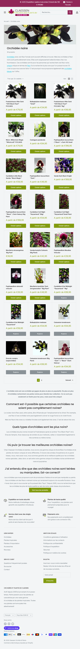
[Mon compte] (77, 12)
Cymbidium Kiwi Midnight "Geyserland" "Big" (63, 287)
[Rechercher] (70, 12)
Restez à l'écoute (68, 3)
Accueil (6, 21)
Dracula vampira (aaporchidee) (12, 359)
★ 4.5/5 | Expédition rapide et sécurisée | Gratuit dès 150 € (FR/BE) (40, 3)
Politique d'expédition (51, 546)
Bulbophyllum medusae (38, 322)
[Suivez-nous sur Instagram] (9, 623)
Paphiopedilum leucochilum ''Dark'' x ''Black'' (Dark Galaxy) (63, 360)
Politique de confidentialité (53, 543)
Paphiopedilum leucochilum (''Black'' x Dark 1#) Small (63, 141)
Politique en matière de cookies (54, 553)
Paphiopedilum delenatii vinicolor (14, 287)
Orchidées (10, 57)
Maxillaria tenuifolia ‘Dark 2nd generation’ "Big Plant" (39, 287)
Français (7, 615)
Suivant (68, 380)
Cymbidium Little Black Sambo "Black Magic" (14, 177)
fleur (29, 66)
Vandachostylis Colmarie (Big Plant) (39, 251)
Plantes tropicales (10, 540)
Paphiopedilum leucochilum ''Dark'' (39, 177)
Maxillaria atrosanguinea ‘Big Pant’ (15, 251)
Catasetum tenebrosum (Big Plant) (40, 359)
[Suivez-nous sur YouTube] (12, 623)
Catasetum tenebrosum (62, 322)
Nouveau (7, 550)
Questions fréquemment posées (15, 563)
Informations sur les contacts (53, 540)
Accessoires (8, 546)
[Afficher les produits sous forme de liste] (72, 79)
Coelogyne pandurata (37, 140)
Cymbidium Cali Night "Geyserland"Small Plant (63, 213)
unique (9, 66)
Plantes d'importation (11, 543)
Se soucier (8, 566)
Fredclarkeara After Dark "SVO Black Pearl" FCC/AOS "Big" (63, 104)
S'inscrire (49, 581)
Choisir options (16, 115)
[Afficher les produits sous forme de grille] (69, 79)
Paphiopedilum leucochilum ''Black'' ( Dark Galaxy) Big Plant (15, 214)
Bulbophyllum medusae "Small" (38, 103)
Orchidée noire (15, 21)
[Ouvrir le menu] (5, 12)
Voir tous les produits (40, 490)
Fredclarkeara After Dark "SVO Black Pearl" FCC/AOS (15, 104)
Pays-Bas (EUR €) (22, 615)
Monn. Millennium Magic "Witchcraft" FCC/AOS (14, 141)
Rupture (64, 298)
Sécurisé (46, 550)
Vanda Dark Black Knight (63, 176)
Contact (7, 569)
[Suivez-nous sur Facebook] (5, 623)
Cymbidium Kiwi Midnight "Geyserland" (15, 323)
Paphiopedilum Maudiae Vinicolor (62, 251)
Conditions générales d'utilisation (55, 537)
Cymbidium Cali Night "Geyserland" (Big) (37, 213)
